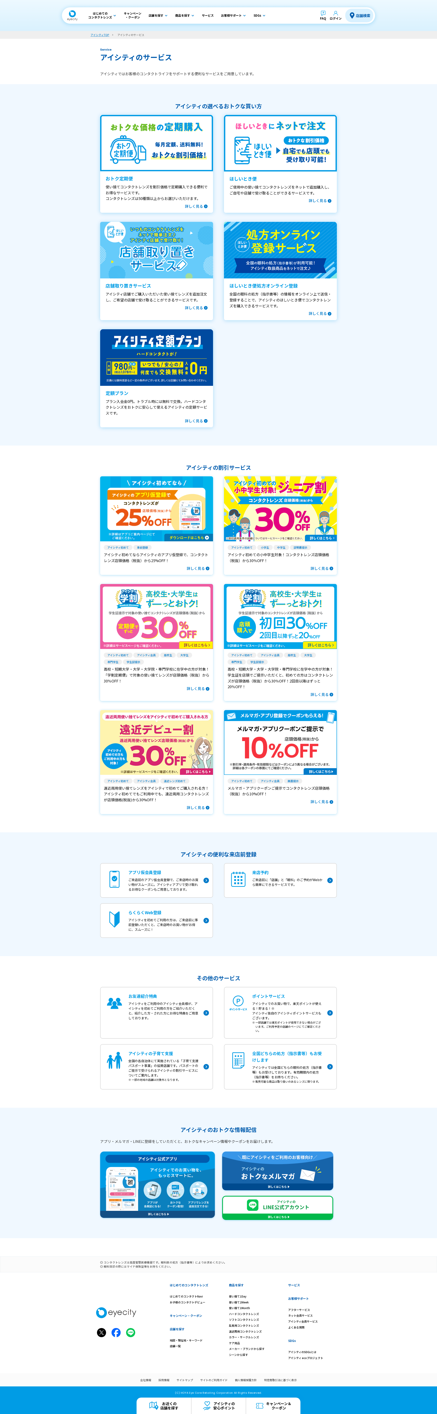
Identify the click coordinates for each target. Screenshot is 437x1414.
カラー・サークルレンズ (244, 1337)
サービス (294, 1285)
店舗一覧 (175, 1346)
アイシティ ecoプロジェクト (305, 1358)
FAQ (323, 18)
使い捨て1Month (239, 1308)
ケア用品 (234, 1343)
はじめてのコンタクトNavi (186, 1296)
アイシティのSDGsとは (302, 1352)
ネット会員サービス (300, 1315)
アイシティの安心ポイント (224, 1406)
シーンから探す (238, 1355)
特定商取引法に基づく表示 (280, 1380)
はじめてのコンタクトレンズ (189, 1285)
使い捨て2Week (239, 1302)
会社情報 (145, 1380)
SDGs (292, 1341)
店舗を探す (177, 1329)
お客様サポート (298, 1298)
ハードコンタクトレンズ (244, 1314)
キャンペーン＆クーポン (278, 1406)
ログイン (336, 18)
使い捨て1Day (237, 1296)
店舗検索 (363, 15)
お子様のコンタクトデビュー (187, 1302)
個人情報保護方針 (246, 1380)
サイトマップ (185, 1380)
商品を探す (236, 1285)
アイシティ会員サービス (303, 1321)
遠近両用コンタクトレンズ (245, 1331)
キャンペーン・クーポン (186, 1315)
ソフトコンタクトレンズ (244, 1319)
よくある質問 (296, 1327)
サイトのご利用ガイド (214, 1380)
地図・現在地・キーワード (186, 1340)
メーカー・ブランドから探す (246, 1349)
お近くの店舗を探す (169, 1406)
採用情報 (163, 1380)
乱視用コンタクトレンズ (244, 1325)
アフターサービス (299, 1310)
